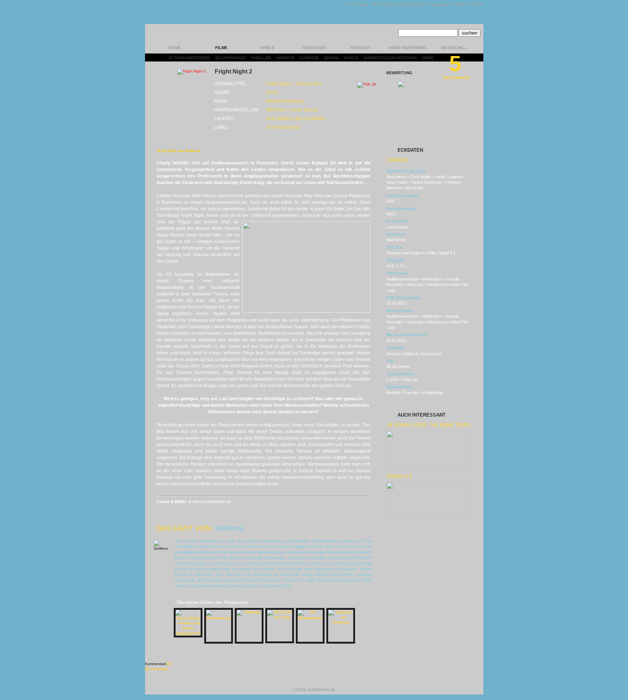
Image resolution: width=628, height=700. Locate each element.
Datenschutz (414, 4)
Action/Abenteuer (189, 58)
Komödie (309, 58)
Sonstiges (314, 47)
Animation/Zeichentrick (390, 58)
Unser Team (357, 4)
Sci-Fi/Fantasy (230, 58)
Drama (331, 58)
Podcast (360, 47)
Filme (221, 47)
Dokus (351, 58)
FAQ (375, 4)
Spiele (267, 47)
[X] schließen (156, 669)
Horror (285, 58)
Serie (428, 58)
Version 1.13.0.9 (468, 4)
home (175, 47)
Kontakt (390, 4)
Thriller (261, 58)
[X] (168, 664)
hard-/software (407, 47)
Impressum (440, 4)
